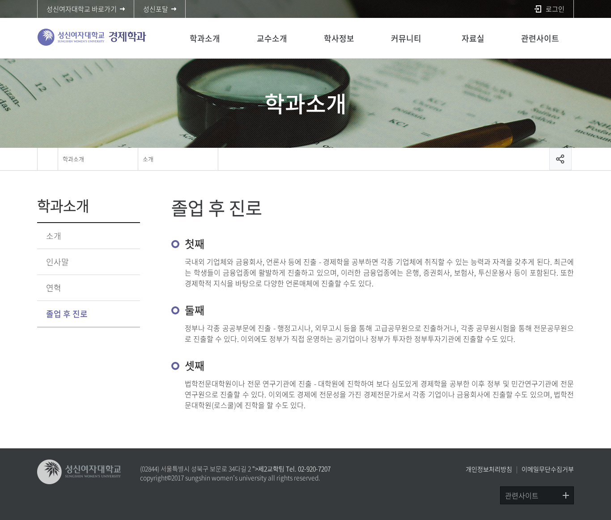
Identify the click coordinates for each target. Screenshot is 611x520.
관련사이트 (540, 38)
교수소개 (272, 38)
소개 (148, 159)
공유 (560, 159)
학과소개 (205, 38)
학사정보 (339, 38)
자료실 (473, 38)
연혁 (53, 288)
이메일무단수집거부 (548, 468)
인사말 (57, 262)
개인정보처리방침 (489, 468)
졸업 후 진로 (67, 314)
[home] (47, 159)
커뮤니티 (406, 38)
